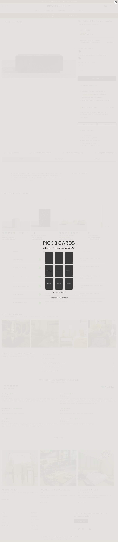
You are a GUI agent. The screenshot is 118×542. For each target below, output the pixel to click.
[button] (49, 258)
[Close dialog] (115, 2)
